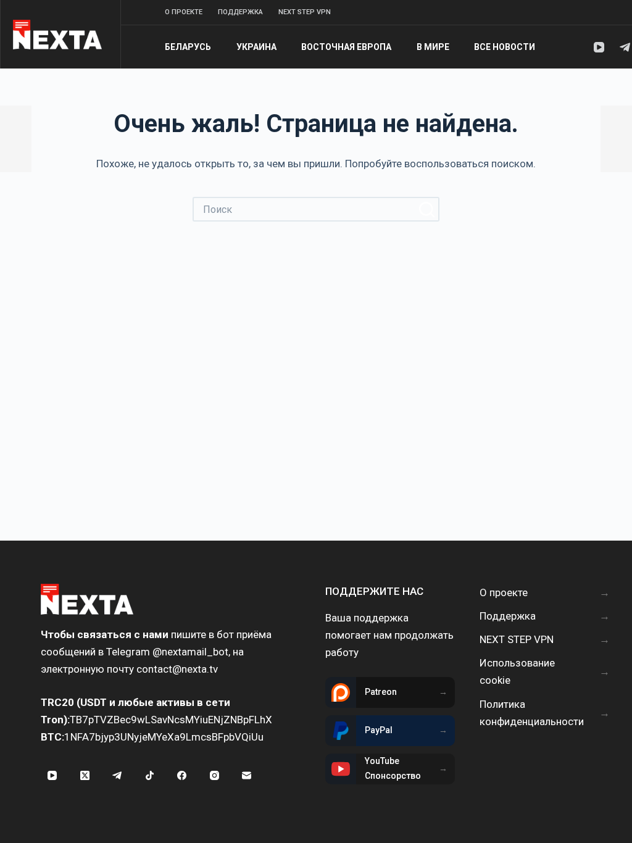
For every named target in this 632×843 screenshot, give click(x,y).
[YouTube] (599, 47)
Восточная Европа (346, 47)
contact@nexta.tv (177, 669)
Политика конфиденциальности (532, 713)
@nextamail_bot (190, 652)
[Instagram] (215, 775)
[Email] (247, 775)
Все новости (504, 47)
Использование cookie (517, 671)
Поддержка (240, 12)
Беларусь (188, 47)
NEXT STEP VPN (304, 12)
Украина (256, 47)
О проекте (183, 12)
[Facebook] (182, 775)
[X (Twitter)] (85, 775)
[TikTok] (150, 775)
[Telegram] (625, 47)
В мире (433, 47)
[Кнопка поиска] (427, 209)
